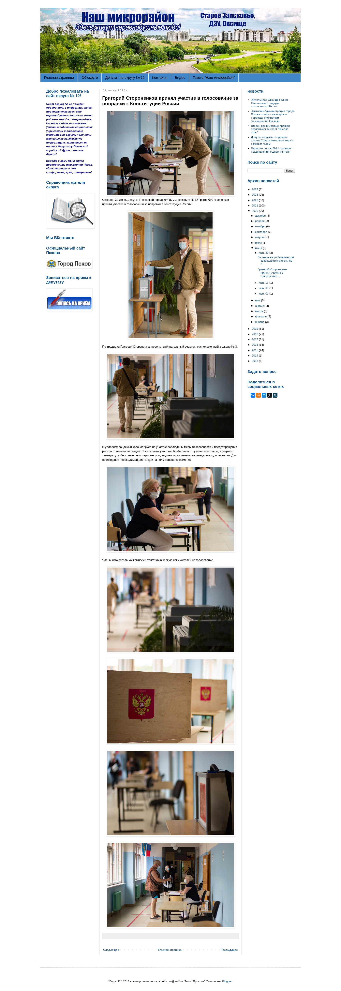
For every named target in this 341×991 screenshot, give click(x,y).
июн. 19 (264, 282)
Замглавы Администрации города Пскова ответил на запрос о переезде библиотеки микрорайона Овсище (273, 115)
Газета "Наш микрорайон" (214, 78)
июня (259, 248)
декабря (261, 215)
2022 (255, 200)
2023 (255, 194)
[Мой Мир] (264, 395)
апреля (260, 305)
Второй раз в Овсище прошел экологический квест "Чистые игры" (270, 129)
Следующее (111, 949)
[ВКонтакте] (253, 395)
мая (258, 300)
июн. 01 (264, 293)
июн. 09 (264, 288)
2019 (255, 328)
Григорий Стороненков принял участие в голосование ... (272, 273)
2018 (255, 334)
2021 (255, 205)
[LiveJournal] (275, 395)
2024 (255, 189)
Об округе (90, 78)
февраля (261, 316)
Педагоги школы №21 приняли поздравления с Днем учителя (271, 150)
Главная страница (59, 78)
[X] (269, 395)
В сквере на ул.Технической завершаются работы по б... (276, 261)
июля (259, 242)
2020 (255, 210)
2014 (255, 355)
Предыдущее (229, 949)
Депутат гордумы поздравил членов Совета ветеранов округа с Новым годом (272, 140)
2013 (255, 360)
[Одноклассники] (258, 395)
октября (260, 226)
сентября (261, 231)
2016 (255, 344)
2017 (255, 339)
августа (260, 237)
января (260, 321)
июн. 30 (264, 252)
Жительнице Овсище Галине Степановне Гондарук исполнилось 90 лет (270, 103)
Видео (180, 78)
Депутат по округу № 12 (125, 78)
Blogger (227, 981)
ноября (260, 220)
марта (259, 311)
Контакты (159, 78)
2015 (255, 350)
